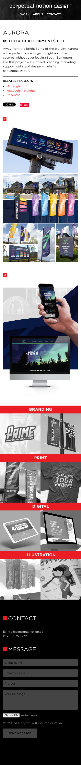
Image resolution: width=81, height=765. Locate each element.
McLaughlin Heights (21, 90)
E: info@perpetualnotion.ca (23, 631)
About (38, 14)
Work (24, 14)
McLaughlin (14, 86)
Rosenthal (13, 95)
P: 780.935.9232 (15, 636)
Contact (54, 14)
